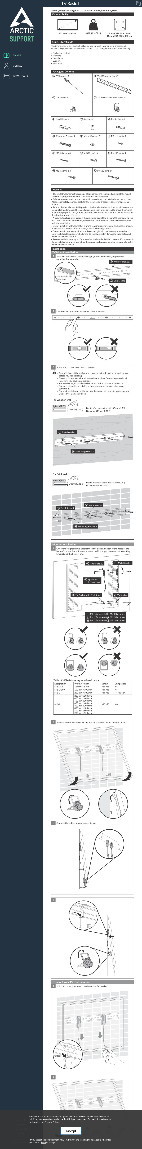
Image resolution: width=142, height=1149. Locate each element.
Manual (18, 55)
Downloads (20, 76)
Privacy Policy (51, 1122)
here (43, 1142)
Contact (18, 65)
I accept (71, 1131)
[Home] (21, 24)
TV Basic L (71, 3)
